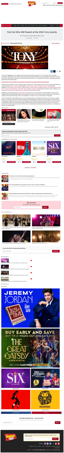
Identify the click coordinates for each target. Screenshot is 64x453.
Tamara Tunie (11, 90)
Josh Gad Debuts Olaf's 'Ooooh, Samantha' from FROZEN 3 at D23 (14, 263)
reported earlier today (22, 92)
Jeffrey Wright (36, 90)
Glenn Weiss (53, 102)
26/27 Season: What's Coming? (15, 3)
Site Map (58, 446)
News (15, 25)
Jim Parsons (7, 89)
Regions (53, 446)
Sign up (57, 422)
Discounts (46, 412)
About (35, 446)
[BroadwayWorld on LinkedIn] (50, 443)
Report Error (57, 447)
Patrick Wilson (27, 90)
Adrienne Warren (19, 90)
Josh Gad (46, 86)
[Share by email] (60, 71)
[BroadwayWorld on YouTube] (59, 443)
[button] (61, 25)
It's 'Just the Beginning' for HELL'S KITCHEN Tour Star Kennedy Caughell (15, 269)
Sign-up (54, 3)
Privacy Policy (57, 449)
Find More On (30, 167)
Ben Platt (20, 89)
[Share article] (57, 71)
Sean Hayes (10, 87)
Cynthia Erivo (30, 86)
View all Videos (4, 284)
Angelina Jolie (41, 87)
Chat (26, 25)
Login (57, 25)
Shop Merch (5, 3)
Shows (18, 25)
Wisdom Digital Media (40, 449)
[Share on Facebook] (51, 71)
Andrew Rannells (36, 89)
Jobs (29, 25)
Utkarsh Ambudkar (14, 86)
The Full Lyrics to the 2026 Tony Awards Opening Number (21, 176)
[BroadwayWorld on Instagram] (47, 443)
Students (32, 25)
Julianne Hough (25, 87)
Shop (36, 25)
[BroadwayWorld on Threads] (56, 443)
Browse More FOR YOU (51, 127)
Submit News (48, 446)
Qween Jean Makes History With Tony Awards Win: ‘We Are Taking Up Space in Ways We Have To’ (30, 193)
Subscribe (56, 251)
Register (52, 25)
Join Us (43, 446)
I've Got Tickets (11, 162)
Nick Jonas (47, 87)
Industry (22, 25)
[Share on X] (54, 71)
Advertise (31, 446)
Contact (39, 446)
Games (39, 25)
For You (6, 107)
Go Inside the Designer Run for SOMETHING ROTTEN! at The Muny (14, 281)
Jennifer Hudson (34, 87)
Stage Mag (44, 25)
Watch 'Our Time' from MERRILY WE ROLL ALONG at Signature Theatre (14, 275)
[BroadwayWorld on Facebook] (45, 443)
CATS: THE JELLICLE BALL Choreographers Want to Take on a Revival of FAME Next (27, 184)
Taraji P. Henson (17, 87)
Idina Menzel (54, 87)
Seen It (4, 162)
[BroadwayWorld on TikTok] (53, 443)
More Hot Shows (16, 412)
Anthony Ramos (27, 89)
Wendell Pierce (14, 89)
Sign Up (55, 438)
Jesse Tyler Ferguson (39, 86)
